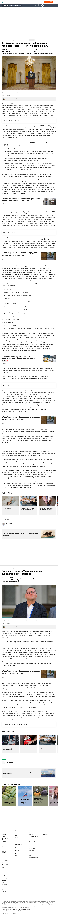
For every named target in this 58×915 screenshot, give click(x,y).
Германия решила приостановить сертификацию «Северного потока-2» (18, 357)
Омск (3, 862)
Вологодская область (4, 866)
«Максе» (25, 724)
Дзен (16, 837)
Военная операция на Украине (9, 40)
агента (40, 241)
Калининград (4, 869)
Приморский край (4, 892)
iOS (43, 830)
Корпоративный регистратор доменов (35, 844)
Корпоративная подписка (18, 849)
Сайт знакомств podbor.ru (34, 852)
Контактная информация (34, 832)
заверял (44, 191)
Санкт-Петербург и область (4, 855)
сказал (19, 225)
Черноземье (4, 884)
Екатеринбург (5, 858)
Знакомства (31, 850)
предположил (11, 128)
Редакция (31, 834)
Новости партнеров (11, 784)
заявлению (10, 391)
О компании (31, 830)
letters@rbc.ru (34, 906)
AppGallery (45, 834)
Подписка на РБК (18, 846)
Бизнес (3, 836)
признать (26, 111)
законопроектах (14, 210)
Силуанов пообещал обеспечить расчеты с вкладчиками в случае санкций (21, 200)
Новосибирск (5, 860)
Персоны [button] (12, 758)
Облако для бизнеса (33, 841)
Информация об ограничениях (9, 913)
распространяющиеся (9, 274)
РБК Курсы (31, 855)
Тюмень (3, 882)
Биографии (4, 843)
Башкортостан (5, 864)
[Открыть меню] (55, 2)
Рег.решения (32, 848)
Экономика (4, 203)
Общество (4, 834)
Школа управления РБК (34, 857)
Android (44, 832)
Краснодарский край (5, 871)
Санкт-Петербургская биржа (24, 909)
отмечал (35, 700)
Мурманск (4, 889)
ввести (31, 109)
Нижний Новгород (4, 874)
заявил (42, 711)
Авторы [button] (4, 519)
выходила (37, 404)
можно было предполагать (40, 107)
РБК (3, 259)
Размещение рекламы (33, 836)
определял (25, 450)
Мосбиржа (15, 909)
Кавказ (3, 885)
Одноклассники (18, 833)
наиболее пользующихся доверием (40, 683)
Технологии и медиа (5, 838)
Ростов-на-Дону (5, 878)
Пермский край (5, 876)
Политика (4, 363)
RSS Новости (18, 855)
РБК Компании (32, 853)
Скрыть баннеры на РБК (18, 843)
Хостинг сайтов (32, 846)
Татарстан (4, 880)
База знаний (4, 844)
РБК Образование (5, 847)
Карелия (3, 887)
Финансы (4, 841)
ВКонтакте (17, 832)
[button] (10, 505)
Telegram (17, 835)
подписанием (27, 438)
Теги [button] (8, 519)
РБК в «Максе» (8, 493)
